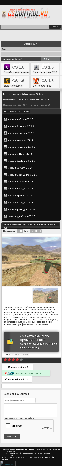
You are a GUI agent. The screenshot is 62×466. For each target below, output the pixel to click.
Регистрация (8, 59)
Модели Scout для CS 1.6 (21, 126)
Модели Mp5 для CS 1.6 (20, 195)
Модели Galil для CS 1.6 (20, 154)
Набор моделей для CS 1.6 (21, 216)
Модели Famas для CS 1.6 (21, 147)
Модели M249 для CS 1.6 (20, 202)
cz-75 (17, 355)
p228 (11, 355)
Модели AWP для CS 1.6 (20, 119)
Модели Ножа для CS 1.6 (20, 188)
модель (25, 355)
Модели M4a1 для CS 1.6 (20, 140)
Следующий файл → (16, 379)
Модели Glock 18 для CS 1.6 (22, 175)
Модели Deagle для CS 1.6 (21, 161)
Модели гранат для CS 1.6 (21, 209)
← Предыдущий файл (17, 367)
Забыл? (18, 59)
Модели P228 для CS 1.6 (20, 181)
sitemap (5, 459)
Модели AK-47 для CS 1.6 (21, 133)
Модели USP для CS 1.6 (20, 168)
